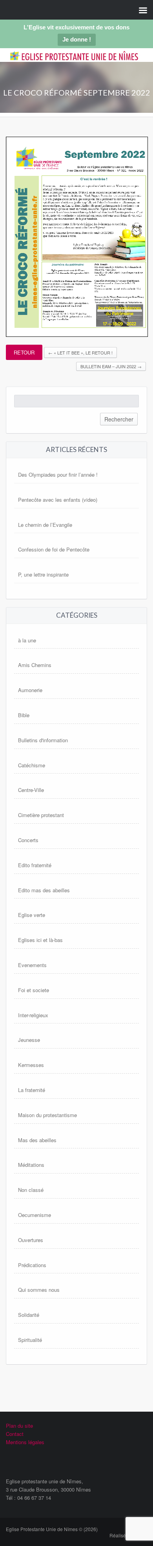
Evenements (32, 965)
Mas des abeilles (37, 1140)
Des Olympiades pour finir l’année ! (58, 474)
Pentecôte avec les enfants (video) (57, 499)
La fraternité (31, 1090)
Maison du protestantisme (47, 1115)
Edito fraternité (34, 865)
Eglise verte (31, 915)
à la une (27, 640)
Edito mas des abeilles (44, 890)
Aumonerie (30, 690)
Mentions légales (25, 1442)
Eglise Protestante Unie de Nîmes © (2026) (52, 1529)
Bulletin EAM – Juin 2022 (111, 366)
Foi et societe (33, 990)
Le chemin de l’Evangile (45, 524)
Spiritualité (30, 1339)
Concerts (28, 840)
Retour (24, 352)
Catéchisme (31, 765)
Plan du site (19, 1425)
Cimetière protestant (41, 815)
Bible (23, 715)
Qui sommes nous (39, 1289)
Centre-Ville (31, 790)
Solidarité (28, 1314)
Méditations (31, 1164)
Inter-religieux (33, 1015)
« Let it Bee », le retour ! (80, 352)
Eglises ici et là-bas (40, 940)
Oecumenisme (34, 1215)
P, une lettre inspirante (43, 574)
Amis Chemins (34, 665)
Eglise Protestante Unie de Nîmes (74, 62)
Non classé (31, 1189)
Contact (15, 1434)
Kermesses (31, 1065)
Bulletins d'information (43, 740)
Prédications (32, 1265)
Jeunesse (29, 1039)
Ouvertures (30, 1240)
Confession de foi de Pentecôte (53, 549)
